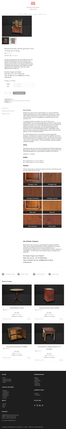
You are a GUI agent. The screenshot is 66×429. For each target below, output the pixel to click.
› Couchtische (5, 393)
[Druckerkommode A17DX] (49, 295)
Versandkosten (15, 55)
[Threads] (42, 405)
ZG (11, 102)
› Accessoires (37, 395)
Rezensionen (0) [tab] (5, 113)
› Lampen (36, 393)
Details (29, 357)
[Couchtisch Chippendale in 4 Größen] (49, 333)
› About (4, 405)
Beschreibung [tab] (5, 108)
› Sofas (3, 377)
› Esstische (4, 390)
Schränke (27, 100)
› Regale (36, 377)
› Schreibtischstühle (6, 380)
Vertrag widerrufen (38, 427)
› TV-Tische (4, 396)
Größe (8, 84)
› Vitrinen (36, 382)
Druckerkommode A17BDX (16, 347)
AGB (26, 427)
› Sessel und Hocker (6, 379)
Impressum (13, 427)
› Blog (3, 406)
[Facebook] (35, 405)
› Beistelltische (5, 395)
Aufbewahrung (13, 100)
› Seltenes (4, 397)
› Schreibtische (5, 392)
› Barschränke (37, 380)
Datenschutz (20, 427)
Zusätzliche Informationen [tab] (8, 111)
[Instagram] (37, 405)
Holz (8, 86)
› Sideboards (37, 385)
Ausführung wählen (7, 357)
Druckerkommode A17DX (49, 308)
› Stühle (4, 382)
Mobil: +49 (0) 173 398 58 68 (9, 418)
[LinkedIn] (40, 405)
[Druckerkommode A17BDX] (17, 333)
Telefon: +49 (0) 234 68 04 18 (9, 416)
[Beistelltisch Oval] (17, 295)
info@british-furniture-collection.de (10, 415)
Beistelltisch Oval (17, 308)
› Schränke (36, 379)
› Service (4, 403)
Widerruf (31, 427)
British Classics (21, 100)
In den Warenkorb (19, 93)
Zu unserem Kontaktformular (8, 420)
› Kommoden (37, 383)
